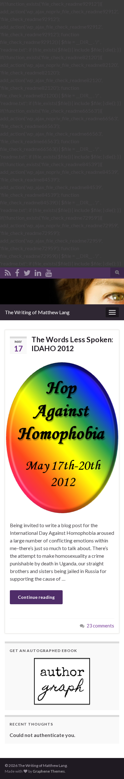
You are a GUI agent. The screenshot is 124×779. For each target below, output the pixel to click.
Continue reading (36, 597)
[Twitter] (27, 271)
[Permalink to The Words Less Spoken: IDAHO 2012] (62, 437)
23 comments (100, 625)
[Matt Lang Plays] (48, 271)
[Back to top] (110, 765)
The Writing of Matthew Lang (37, 312)
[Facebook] (17, 271)
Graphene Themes (49, 771)
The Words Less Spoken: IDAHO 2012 (72, 344)
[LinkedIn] (38, 271)
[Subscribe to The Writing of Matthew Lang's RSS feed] (8, 271)
